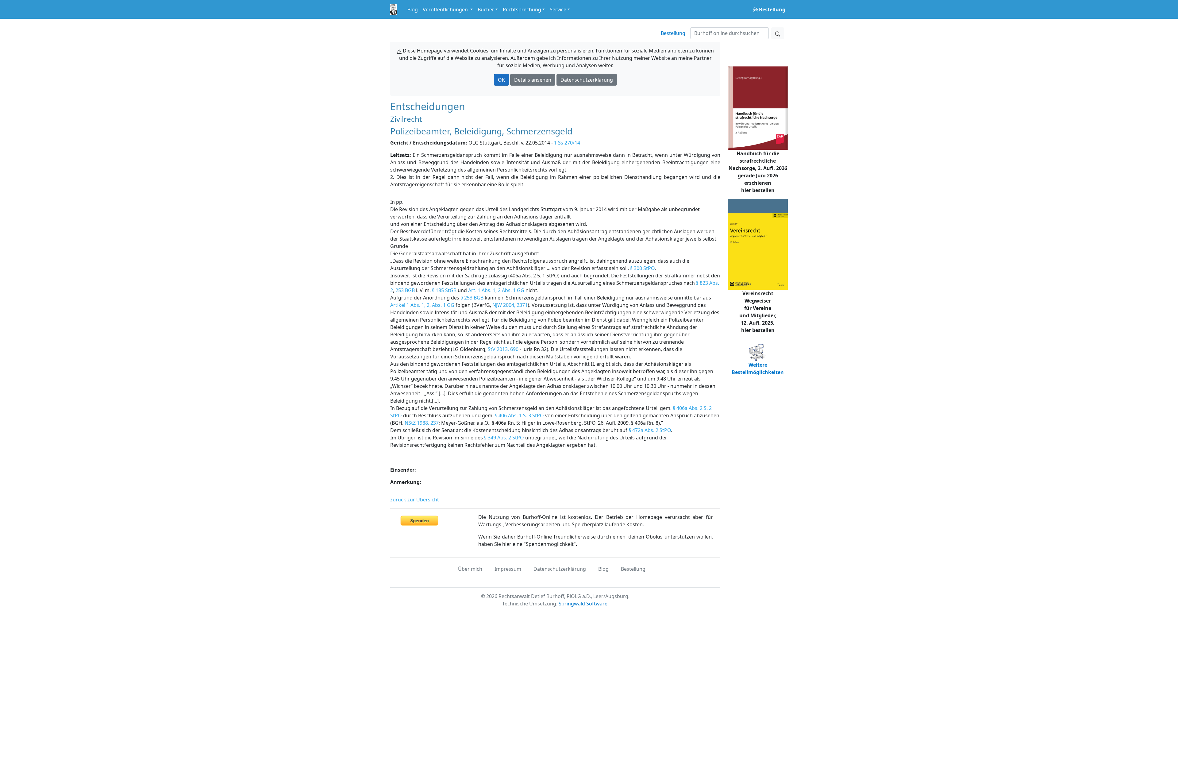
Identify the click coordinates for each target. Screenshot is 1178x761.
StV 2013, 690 (503, 349)
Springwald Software (583, 603)
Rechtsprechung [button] (522, 9)
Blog (412, 9)
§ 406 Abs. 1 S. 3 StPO (519, 415)
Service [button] (558, 9)
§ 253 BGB (471, 297)
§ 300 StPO (642, 268)
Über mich (470, 569)
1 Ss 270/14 (567, 142)
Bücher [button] (486, 9)
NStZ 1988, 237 (422, 422)
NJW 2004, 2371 (510, 305)
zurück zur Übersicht (414, 499)
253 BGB (405, 290)
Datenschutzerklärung (586, 79)
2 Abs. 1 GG (511, 290)
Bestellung (673, 33)
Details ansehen (532, 79)
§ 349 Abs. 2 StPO (504, 437)
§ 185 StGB (444, 290)
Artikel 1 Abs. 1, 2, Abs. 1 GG (422, 305)
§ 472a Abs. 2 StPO (650, 430)
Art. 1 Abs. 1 (481, 290)
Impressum (508, 569)
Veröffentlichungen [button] (446, 9)
